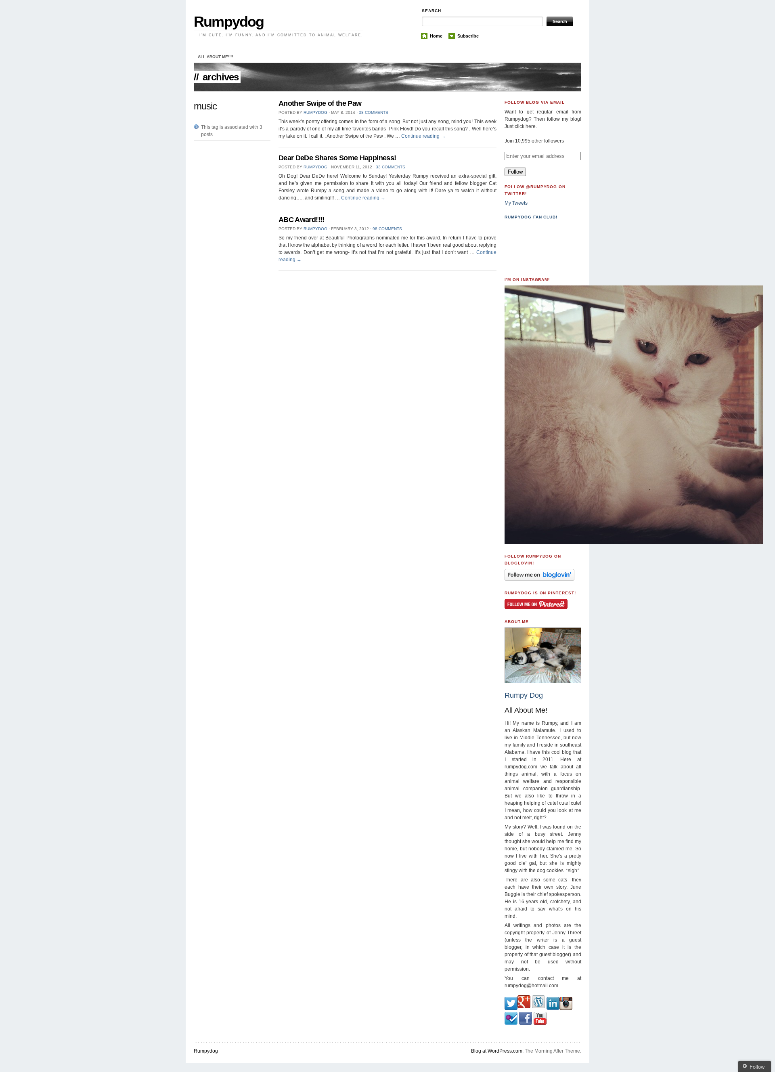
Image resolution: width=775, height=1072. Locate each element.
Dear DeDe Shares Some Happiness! (337, 158)
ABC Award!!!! (302, 220)
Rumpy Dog (524, 695)
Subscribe (468, 36)
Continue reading (423, 136)
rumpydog (315, 112)
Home (436, 36)
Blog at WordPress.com (496, 1051)
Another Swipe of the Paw (320, 103)
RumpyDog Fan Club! (531, 217)
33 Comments (390, 167)
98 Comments (387, 229)
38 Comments (373, 112)
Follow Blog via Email (535, 102)
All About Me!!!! (215, 57)
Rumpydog (229, 21)
